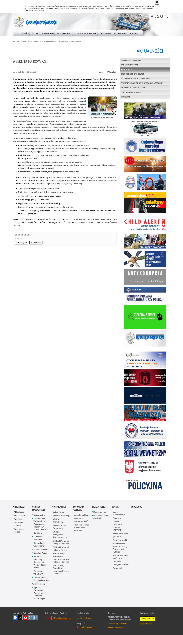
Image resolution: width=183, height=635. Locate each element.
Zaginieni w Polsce (19, 530)
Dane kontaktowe (129, 65)
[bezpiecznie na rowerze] (102, 106)
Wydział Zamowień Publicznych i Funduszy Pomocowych (39, 593)
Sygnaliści (117, 568)
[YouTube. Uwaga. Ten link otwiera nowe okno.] (25, 617)
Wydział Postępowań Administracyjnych (61, 534)
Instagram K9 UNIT (30, 617)
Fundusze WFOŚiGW (38, 572)
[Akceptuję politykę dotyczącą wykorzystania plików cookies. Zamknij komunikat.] (157, 2)
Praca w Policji (99, 506)
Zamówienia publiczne (78, 508)
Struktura (37, 533)
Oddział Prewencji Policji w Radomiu (61, 542)
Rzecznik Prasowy (117, 519)
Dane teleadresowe (119, 513)
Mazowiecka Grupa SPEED (133, 88)
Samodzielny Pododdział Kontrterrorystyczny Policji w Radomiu (61, 557)
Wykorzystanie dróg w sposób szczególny (142, 83)
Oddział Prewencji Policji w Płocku (61, 548)
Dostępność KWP (121, 564)
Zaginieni (18, 519)
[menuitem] (22, 33)
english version (146, 623)
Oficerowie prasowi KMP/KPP (117, 527)
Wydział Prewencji (61, 515)
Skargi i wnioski (120, 540)
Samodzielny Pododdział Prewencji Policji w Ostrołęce (61, 569)
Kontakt (116, 506)
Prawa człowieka (40, 549)
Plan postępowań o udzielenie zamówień (81, 527)
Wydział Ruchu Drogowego (56, 41)
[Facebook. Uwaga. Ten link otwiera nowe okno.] (15, 617)
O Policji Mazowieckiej (38, 508)
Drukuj (113, 72)
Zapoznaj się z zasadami (117, 623)
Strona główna (19, 41)
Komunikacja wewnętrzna (39, 544)
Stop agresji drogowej (132, 74)
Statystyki (126, 97)
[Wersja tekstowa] (161, 16)
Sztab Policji (58, 512)
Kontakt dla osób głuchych (120, 535)
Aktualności (75, 41)
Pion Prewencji (34, 41)
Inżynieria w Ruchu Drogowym (135, 79)
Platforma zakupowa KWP (81, 519)
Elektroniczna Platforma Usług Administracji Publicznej (120, 548)
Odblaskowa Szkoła (131, 92)
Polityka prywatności (116, 627)
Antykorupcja (39, 584)
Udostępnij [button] (22, 243)
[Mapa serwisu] (157, 16)
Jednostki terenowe (37, 538)
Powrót (101, 72)
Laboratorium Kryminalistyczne (41, 578)
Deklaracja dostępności (85, 627)
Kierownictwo (39, 515)
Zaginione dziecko (18, 523)
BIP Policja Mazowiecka (61, 618)
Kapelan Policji (40, 553)
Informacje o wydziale (132, 60)
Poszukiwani (19, 515)
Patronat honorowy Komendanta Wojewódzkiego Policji (40, 562)
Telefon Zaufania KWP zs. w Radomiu (120, 558)
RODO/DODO (136, 506)
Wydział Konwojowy (58, 520)
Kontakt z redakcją (83, 617)
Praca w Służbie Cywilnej (100, 516)
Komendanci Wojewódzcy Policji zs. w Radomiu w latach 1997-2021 (41, 524)
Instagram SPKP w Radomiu (35, 617)
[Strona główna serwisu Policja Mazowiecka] (152, 16)
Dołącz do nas (99, 512)
